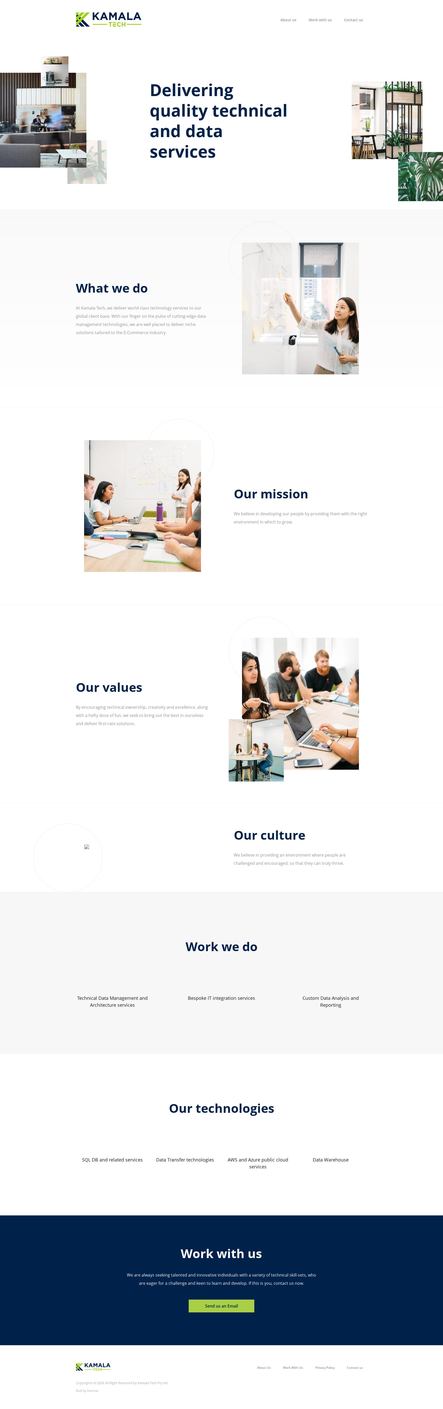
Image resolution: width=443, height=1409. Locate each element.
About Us (264, 1367)
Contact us (353, 19)
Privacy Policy (325, 1367)
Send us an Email (221, 1306)
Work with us (320, 19)
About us (288, 19)
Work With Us (293, 1367)
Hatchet (92, 1391)
